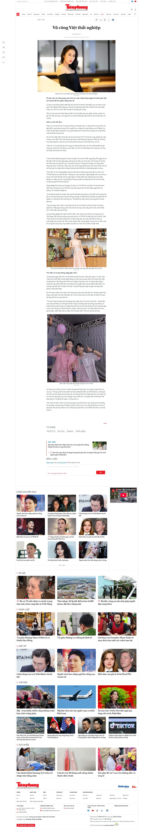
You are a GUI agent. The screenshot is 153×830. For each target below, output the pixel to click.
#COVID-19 (51, 431)
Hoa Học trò (94, 1)
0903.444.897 (70, 808)
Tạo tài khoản (61, 462)
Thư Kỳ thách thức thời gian (58, 560)
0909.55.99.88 (46, 808)
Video (129, 14)
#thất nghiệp (80, 431)
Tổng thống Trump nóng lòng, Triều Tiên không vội (60, 736)
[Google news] (108, 810)
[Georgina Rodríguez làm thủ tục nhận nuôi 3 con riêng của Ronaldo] (62, 503)
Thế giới (57, 14)
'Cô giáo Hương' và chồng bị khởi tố (74, 637)
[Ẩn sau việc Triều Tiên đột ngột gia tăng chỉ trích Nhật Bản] (117, 697)
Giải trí (102, 14)
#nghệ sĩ (70, 431)
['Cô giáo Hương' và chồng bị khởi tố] (76, 624)
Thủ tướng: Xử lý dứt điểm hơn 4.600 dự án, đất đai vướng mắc (75, 602)
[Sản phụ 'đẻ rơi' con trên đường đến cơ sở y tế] (117, 759)
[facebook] (132, 1)
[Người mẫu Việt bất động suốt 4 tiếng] (93, 549)
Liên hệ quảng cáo (46, 806)
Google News (113, 20)
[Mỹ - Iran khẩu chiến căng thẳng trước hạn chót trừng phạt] (36, 697)
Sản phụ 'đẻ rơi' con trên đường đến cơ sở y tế (116, 774)
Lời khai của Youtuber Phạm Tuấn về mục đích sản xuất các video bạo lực (116, 639)
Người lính (85, 14)
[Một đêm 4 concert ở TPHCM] (31, 526)
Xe (91, 14)
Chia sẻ (3, 47)
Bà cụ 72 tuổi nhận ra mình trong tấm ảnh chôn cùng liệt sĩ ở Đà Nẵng (34, 602)
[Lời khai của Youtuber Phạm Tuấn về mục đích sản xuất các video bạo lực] (117, 624)
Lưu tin (3, 52)
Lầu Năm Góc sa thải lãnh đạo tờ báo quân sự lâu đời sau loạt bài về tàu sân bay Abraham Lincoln (30, 737)
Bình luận (3, 57)
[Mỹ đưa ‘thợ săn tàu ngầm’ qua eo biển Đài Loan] (76, 697)
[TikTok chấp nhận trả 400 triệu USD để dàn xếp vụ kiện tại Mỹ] (123, 725)
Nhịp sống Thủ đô (21, 801)
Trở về (3, 62)
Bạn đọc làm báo (27, 825)
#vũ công (61, 431)
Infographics (88, 792)
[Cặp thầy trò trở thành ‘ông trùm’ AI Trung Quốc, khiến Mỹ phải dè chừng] (92, 725)
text (100, 20)
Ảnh (44, 792)
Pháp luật (70, 14)
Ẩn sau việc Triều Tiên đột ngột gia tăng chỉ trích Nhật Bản (115, 712)
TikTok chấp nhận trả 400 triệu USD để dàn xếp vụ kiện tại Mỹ (122, 736)
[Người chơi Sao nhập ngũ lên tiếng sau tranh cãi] (31, 503)
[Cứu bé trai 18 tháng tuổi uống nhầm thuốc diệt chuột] (76, 759)
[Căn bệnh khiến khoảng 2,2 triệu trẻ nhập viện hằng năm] (36, 759)
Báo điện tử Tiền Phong (76, 7)
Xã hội (23, 14)
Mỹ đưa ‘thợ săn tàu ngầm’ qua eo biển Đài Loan (76, 712)
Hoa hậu (123, 14)
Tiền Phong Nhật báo (67, 1)
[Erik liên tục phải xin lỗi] (31, 549)
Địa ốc (43, 14)
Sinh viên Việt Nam (81, 1)
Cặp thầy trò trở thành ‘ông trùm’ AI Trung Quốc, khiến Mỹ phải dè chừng (92, 736)
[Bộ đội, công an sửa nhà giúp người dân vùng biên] (117, 587)
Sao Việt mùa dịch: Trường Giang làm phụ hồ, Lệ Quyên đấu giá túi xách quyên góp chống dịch (78, 454)
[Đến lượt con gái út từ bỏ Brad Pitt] (93, 526)
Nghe (3, 42)
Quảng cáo (112, 1)
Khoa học (116, 14)
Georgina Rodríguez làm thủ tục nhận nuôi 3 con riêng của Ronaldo (62, 514)
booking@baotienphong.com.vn (51, 810)
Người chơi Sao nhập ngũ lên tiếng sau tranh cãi (29, 514)
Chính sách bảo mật (121, 806)
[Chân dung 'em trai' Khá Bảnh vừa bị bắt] (93, 503)
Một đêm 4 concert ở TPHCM (27, 537)
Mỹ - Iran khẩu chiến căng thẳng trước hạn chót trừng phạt (36, 712)
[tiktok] (98, 811)
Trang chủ (18, 14)
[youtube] (135, 1)
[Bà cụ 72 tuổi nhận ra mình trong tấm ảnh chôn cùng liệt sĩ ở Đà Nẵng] (36, 587)
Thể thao (77, 14)
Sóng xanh (36, 14)
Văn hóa (96, 14)
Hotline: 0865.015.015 (51, 1)
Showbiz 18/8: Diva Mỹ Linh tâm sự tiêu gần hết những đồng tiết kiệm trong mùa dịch (68, 446)
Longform (73, 792)
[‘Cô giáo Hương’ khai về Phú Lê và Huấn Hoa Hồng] (36, 624)
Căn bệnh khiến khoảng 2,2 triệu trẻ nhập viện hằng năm (35, 774)
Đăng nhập (49, 462)
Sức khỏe (50, 14)
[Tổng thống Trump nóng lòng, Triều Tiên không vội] (61, 725)
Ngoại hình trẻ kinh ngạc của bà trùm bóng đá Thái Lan (61, 538)
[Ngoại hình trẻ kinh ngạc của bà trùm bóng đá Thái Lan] (62, 526)
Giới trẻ (63, 14)
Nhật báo (33, 792)
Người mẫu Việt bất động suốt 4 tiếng (93, 560)
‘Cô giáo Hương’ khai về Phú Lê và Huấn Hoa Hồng (33, 639)
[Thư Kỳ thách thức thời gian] (62, 549)
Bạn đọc (98, 798)
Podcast (59, 792)
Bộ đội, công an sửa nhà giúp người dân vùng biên (116, 602)
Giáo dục (108, 14)
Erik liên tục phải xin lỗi (26, 560)
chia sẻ (96, 20)
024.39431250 (23, 812)
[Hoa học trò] (134, 787)
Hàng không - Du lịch (115, 798)
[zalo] (103, 810)
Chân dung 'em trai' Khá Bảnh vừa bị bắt (92, 514)
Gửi (101, 472)
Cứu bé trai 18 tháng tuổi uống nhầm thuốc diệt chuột (75, 774)
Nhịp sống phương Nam (36, 801)
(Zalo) (53, 808)
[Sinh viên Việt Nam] (123, 787)
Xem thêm (135, 14)
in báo (105, 20)
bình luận (109, 20)
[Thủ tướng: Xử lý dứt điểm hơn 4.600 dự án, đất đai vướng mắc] (76, 587)
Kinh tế (29, 14)
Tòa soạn (103, 1)
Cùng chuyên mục (26, 491)
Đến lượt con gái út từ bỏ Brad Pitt (91, 537)
